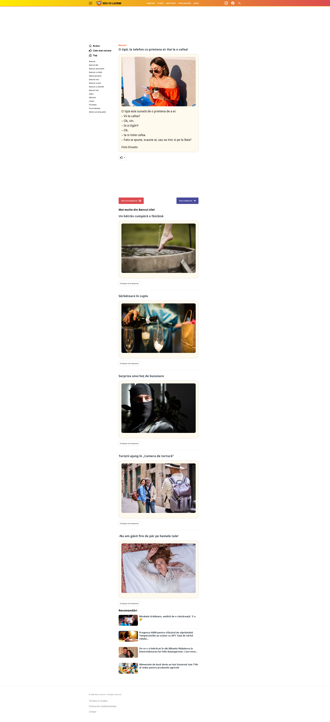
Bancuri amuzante (96, 68)
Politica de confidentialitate (102, 706)
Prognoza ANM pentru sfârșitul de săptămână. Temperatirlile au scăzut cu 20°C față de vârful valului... (166, 635)
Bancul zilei (93, 65)
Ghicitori (171, 3)
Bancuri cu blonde (96, 86)
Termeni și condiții (98, 700)
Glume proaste (95, 76)
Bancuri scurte (95, 83)
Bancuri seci (94, 79)
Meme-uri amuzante (97, 112)
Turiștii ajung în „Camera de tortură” (146, 456)
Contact (92, 711)
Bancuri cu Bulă (95, 72)
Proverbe (93, 104)
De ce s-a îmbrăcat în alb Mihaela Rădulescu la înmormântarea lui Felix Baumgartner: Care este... (168, 650)
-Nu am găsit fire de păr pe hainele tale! (148, 536)
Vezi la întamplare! (129, 201)
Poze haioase (184, 3)
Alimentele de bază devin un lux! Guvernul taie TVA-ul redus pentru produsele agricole (169, 666)
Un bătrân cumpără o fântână (141, 216)
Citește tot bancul (129, 283)
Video (196, 3)
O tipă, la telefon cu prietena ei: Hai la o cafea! (153, 49)
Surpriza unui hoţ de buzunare (141, 376)
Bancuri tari (94, 90)
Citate (160, 3)
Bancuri (151, 3)
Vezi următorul (185, 201)
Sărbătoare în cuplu (133, 296)
